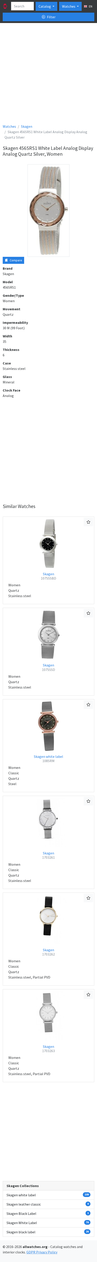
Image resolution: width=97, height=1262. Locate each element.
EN (90, 6)
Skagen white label (48, 758)
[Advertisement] (48, 75)
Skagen (48, 576)
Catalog (45, 6)
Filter (50, 17)
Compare (15, 260)
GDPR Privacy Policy (41, 1252)
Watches (69, 6)
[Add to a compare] (88, 522)
